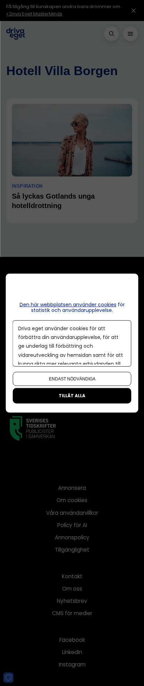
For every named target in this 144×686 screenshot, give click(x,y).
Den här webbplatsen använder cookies (68, 304)
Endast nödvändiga (72, 379)
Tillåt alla (72, 396)
